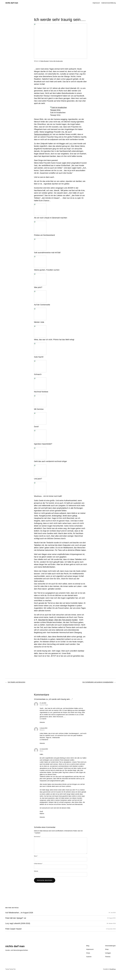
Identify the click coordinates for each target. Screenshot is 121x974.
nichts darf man (11, 3)
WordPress (113, 969)
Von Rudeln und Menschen (16, 682)
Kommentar (37, 836)
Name (36, 856)
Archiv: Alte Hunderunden (56, 61)
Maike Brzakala (44, 61)
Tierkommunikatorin (42, 134)
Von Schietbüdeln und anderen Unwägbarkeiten (97, 682)
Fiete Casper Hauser (13, 929)
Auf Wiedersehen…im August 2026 (19, 913)
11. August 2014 (44, 748)
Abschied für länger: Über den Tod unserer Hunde (57, 620)
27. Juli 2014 (43, 703)
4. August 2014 (43, 728)
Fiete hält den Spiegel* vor (15, 918)
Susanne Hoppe (44, 704)
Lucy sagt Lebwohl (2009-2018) (17, 923)
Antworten (42, 722)
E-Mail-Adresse (38, 863)
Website (36, 871)
